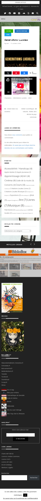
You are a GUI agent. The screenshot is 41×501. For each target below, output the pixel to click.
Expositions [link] (15, 195)
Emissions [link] (30, 191)
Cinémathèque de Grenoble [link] (15, 395)
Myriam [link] (6, 43)
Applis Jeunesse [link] (24, 172)
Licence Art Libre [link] (6, 462)
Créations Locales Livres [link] (20, 188)
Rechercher (5, 473)
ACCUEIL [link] (8, 31)
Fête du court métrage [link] (13, 410)
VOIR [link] (7, 34)
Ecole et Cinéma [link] (11, 398)
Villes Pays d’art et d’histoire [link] (15, 414)
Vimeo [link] (3, 385)
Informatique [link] (25, 195)
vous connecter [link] (17, 135)
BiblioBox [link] (18, 264)
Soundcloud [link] (5, 379)
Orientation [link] (28, 206)
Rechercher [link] (33, 478)
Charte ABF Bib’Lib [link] (7, 454)
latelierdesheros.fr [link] (7, 371)
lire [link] (23, 200)
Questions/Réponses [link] (21, 210)
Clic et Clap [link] (10, 390)
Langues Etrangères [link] (13, 200)
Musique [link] (16, 205)
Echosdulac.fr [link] (5, 366)
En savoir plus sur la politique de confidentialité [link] (20, 498)
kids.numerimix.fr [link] (6, 368)
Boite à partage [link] (22, 31)
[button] (3, 19)
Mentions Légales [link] (7, 467)
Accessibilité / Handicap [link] (18, 168)
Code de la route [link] (25, 180)
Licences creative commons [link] (10, 456)
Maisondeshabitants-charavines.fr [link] (12, 363)
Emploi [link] (7, 195)
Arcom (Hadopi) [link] (6, 465)
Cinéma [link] (10, 180)
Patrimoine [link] (9, 210)
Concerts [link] (9, 185)
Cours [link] (20, 184)
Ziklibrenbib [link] (10, 406)
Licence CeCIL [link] (6, 459)
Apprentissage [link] (13, 176)
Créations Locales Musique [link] (15, 191)
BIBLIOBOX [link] (14, 271)
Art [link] (26, 176)
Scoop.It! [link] (4, 382)
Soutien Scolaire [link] (17, 213)
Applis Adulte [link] (10, 172)
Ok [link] (25, 495)
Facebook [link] (4, 377)
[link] (5, 13)
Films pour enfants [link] (12, 392)
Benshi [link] (9, 401)
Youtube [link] (4, 374)
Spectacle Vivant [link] (28, 213)
